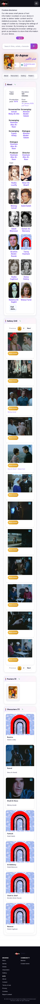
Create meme (25, 963)
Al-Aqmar (21, 55)
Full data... (13, 308)
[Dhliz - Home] (4, 3)
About (6, 76)
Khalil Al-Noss (12, 801)
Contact (4, 982)
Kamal (9, 768)
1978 (16, 101)
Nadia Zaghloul (14, 278)
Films (4, 960)
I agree (20, 38)
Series (4, 963)
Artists (4, 967)
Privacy (4, 988)
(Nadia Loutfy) (11, 740)
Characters (14, 76)
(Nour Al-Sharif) (12, 772)
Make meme (13, 353)
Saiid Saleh (26, 206)
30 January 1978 (27, 103)
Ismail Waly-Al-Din (13, 113)
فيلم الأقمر (31, 58)
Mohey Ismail (14, 207)
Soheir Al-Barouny (26, 230)
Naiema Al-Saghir (14, 301)
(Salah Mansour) (12, 867)
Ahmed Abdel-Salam (26, 114)
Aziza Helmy (26, 278)
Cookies (5, 991)
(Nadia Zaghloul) (12, 929)
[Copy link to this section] (15, 84)
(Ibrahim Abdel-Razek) (14, 898)
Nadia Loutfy (14, 184)
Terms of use (6, 985)
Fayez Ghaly (14, 134)
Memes (23, 960)
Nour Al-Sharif (26, 184)
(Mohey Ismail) (11, 805)
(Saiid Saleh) (11, 836)
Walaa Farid (26, 300)
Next (29, 328)
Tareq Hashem (26, 253)
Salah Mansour (14, 230)
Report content (7, 994)
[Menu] (36, 3)
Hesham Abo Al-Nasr (14, 124)
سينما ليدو (25, 105)
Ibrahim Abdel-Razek (13, 254)
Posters (31, 76)
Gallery (23, 76)
